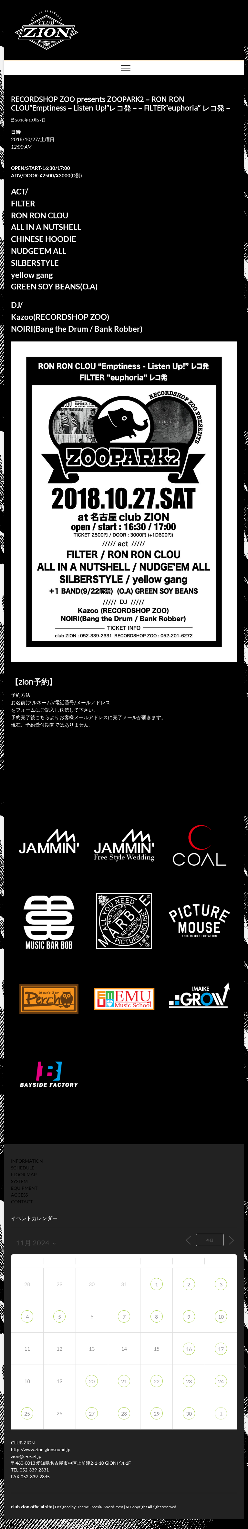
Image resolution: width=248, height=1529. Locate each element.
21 (124, 1381)
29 (157, 1413)
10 (221, 1317)
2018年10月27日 (30, 120)
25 (27, 1413)
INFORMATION (27, 1161)
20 (92, 1381)
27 (92, 1413)
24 (221, 1381)
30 (189, 1413)
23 (189, 1381)
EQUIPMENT (24, 1188)
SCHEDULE (22, 1167)
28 (124, 1413)
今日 (210, 1240)
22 (157, 1381)
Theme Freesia (89, 1506)
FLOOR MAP (24, 1174)
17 (221, 1349)
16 (189, 1349)
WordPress (113, 1506)
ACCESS (19, 1195)
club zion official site (31, 1506)
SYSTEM (19, 1181)
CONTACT (22, 1201)
